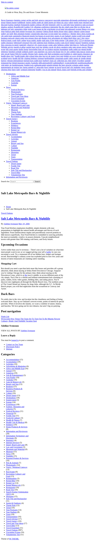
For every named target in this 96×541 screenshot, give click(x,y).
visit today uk (6, 65)
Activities (14, 139)
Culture (14, 146)
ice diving (81, 27)
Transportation (16, 159)
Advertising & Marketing (16, 366)
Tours (13, 157)
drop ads (37, 38)
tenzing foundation (61, 49)
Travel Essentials (17, 98)
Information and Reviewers (17, 177)
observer (30, 45)
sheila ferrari (59, 31)
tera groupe (29, 38)
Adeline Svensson (11, 224)
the (26, 275)
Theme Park (16, 112)
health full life (18, 58)
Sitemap (9, 349)
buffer (48, 252)
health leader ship (22, 56)
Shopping (15, 152)
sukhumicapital (40, 65)
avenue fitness (81, 29)
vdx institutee (75, 67)
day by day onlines (68, 52)
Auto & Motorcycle (14, 382)
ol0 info (45, 25)
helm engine (59, 40)
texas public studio (34, 40)
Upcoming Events (18, 101)
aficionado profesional (78, 20)
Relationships (11, 478)
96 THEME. (14, 539)
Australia (34, 63)
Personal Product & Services (17, 458)
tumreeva (78, 25)
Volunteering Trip (18, 175)
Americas (14, 78)
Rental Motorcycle (18, 132)
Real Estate (10, 472)
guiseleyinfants (52, 65)
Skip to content (7, 2)
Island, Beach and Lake (20, 105)
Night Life (5, 317)
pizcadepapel (70, 29)
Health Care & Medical (15, 422)
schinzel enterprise (28, 70)
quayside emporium (61, 20)
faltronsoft (18, 43)
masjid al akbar (20, 47)
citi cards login (6, 36)
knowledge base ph (36, 49)
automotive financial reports (24, 36)
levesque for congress (33, 31)
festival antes (10, 31)
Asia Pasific (15, 81)
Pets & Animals (12, 463)
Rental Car (15, 130)
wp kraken (49, 49)
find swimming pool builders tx (60, 54)
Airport (14, 141)
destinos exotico (54, 43)
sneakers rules (66, 47)
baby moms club (40, 54)
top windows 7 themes (67, 34)
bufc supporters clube (18, 29)
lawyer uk (46, 56)
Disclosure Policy (13, 347)
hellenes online (63, 45)
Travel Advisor (12, 134)
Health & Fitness (12, 420)
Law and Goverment (14, 447)
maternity (23, 45)
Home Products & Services (16, 427)
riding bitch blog (69, 38)
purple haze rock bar (34, 47)
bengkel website (15, 52)
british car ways (70, 56)
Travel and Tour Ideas (19, 96)
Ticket (13, 155)
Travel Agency (12, 119)
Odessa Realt (48, 31)
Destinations (11, 74)
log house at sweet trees (44, 36)
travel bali (66, 67)
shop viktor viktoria (71, 31)
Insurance (10, 440)
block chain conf (63, 70)
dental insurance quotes (21, 63)
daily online (21, 40)
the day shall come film (68, 27)
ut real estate (53, 34)
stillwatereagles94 (45, 63)
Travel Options (12, 161)
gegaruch (26, 43)
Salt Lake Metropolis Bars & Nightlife (25, 218)
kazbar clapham (14, 25)
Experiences (16, 123)
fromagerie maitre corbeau (31, 25)
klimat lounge (11, 22)
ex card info (65, 25)
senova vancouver (46, 20)
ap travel (58, 67)
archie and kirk (32, 20)
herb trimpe (20, 31)
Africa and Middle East (20, 76)
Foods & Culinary (13, 418)
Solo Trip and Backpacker (21, 170)
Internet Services (12, 443)
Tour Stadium (16, 114)
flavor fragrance (7, 20)
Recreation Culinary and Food (23, 116)
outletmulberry (58, 63)
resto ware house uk (36, 29)
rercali (7, 54)
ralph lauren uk (50, 22)
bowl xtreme (49, 67)
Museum (14, 110)
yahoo (70, 22)
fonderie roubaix (88, 43)
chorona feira (6, 70)
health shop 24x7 (7, 56)
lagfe (11, 34)
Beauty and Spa (17, 143)
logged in (15, 340)
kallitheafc (21, 22)
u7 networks (39, 67)
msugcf (78, 43)
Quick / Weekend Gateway (16, 103)
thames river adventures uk (52, 38)
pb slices (57, 47)
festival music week (8, 40)
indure (72, 43)
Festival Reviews (17, 90)
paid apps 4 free (48, 40)
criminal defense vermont (34, 58)
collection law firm (64, 61)
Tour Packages (17, 94)
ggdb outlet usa (75, 49)
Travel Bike (15, 173)
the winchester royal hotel (54, 29)
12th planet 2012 (71, 40)
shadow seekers (7, 27)
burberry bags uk (49, 61)
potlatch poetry (28, 52)
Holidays (14, 125)
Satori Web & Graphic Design (22, 54)
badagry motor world (73, 36)
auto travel (65, 43)
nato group (77, 47)
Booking (14, 121)
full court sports (12, 49)
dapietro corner (20, 20)
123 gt (81, 40)
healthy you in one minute (46, 70)
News (8, 87)
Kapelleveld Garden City (24, 27)
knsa (72, 25)
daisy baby (16, 70)
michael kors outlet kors (33, 61)
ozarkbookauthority (85, 63)
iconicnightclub (71, 63)
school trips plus (35, 56)
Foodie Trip (15, 166)
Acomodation (16, 137)
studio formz (23, 49)
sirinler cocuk (48, 47)
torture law (18, 67)
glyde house (81, 56)
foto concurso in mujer (10, 45)
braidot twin (29, 65)
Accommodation (12, 360)
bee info (33, 43)
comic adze (52, 45)
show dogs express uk (85, 34)
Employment (11, 400)
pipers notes (19, 38)
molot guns (78, 22)
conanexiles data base (39, 34)
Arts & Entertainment (14, 375)
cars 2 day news (83, 38)
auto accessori (87, 25)
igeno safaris (86, 67)
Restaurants (15, 150)
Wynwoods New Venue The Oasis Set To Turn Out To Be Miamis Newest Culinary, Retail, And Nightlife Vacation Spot (30, 320)
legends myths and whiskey (81, 70)
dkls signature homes (22, 34)
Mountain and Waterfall (20, 107)
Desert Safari (16, 164)
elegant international (15, 61)
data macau (80, 52)
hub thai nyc (75, 45)
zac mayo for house (52, 52)
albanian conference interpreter (46, 27)
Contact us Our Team (14, 344)
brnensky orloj (54, 25)
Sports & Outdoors (13, 503)
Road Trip (15, 168)
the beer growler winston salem (71, 65)
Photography (16, 92)
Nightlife (14, 148)
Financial (9, 413)
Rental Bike (15, 128)
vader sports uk (74, 58)
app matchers (39, 52)
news (10, 58)
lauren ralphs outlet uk (35, 22)
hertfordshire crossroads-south (56, 58)
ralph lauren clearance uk (83, 54)
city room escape (41, 45)
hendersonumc (18, 65)
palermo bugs (42, 43)
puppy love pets (57, 56)
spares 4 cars (59, 36)
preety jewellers (78, 61)
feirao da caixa (62, 22)
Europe (14, 85)
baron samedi (28, 67)
